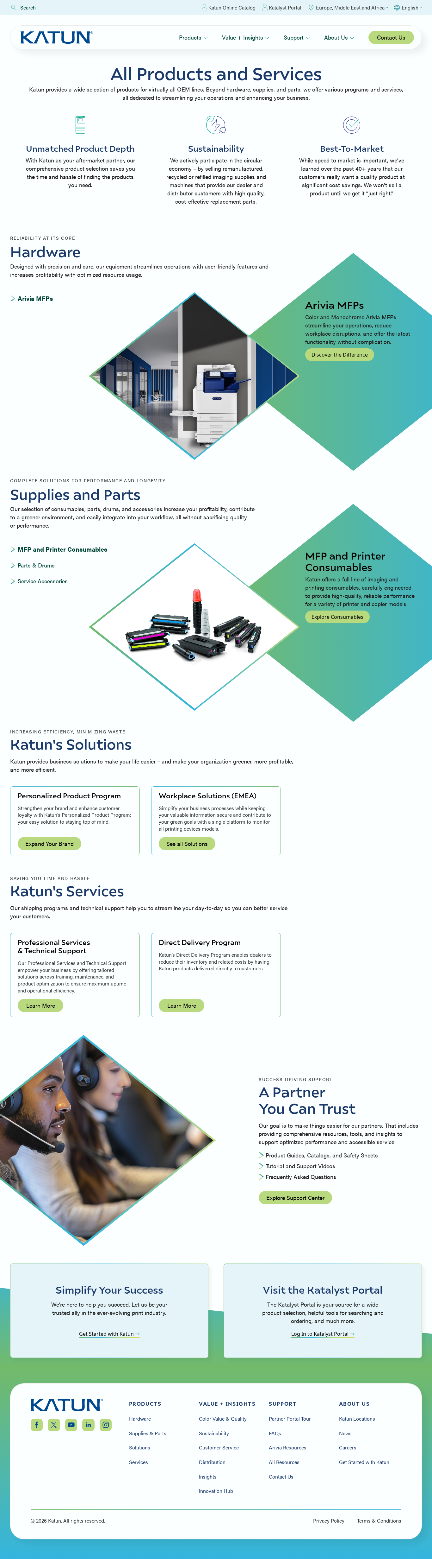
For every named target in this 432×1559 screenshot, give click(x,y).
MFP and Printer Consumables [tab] (62, 549)
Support (294, 37)
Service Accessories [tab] (43, 581)
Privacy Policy (328, 1520)
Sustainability (214, 1433)
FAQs (275, 1433)
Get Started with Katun (106, 1333)
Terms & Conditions (379, 1520)
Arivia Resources (287, 1447)
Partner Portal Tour (290, 1418)
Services (138, 1462)
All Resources (284, 1462)
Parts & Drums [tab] (36, 565)
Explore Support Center (295, 1197)
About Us (336, 37)
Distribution (212, 1462)
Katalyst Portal (285, 7)
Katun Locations (357, 1418)
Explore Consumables (337, 616)
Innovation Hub (216, 1490)
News (345, 1433)
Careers (347, 1447)
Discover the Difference (340, 354)
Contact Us (391, 37)
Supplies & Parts (147, 1433)
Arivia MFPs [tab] (35, 298)
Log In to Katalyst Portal (320, 1333)
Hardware (140, 1418)
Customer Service (219, 1447)
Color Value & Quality (223, 1418)
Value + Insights (242, 37)
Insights (208, 1476)
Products (190, 37)
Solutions (139, 1447)
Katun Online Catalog (232, 7)
